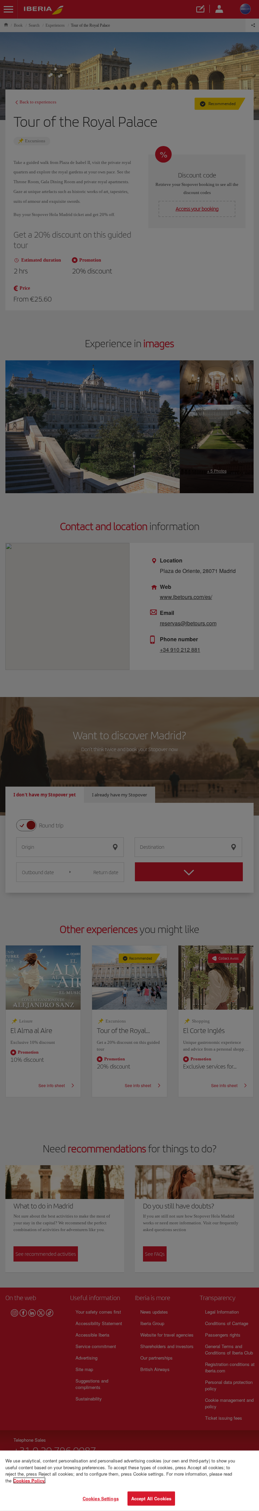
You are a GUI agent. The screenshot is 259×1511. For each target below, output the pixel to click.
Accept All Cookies (151, 1498)
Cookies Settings (101, 1498)
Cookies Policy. (29, 1480)
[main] (129, 1480)
